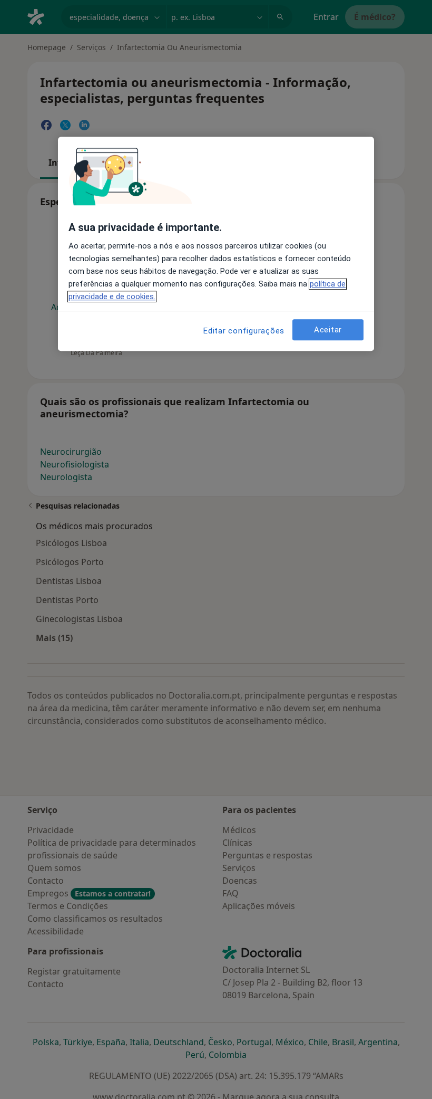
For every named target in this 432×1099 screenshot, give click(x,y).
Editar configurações (243, 331)
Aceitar (328, 330)
